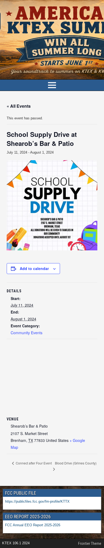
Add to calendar (34, 268)
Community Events (26, 332)
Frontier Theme (89, 543)
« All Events (19, 106)
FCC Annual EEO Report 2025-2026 (33, 525)
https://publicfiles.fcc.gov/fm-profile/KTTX (37, 501)
